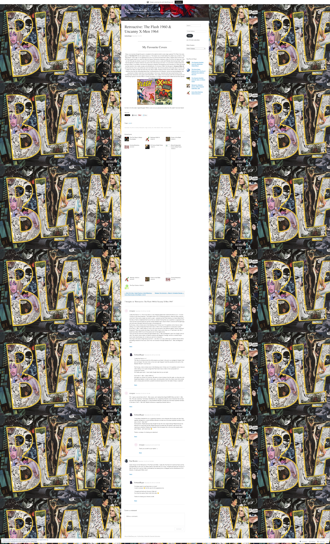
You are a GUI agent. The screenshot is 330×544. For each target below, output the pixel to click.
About (130, 19)
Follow (189, 35)
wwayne (132, 311)
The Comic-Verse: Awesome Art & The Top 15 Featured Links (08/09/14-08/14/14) (198, 71)
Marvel (158, 127)
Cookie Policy (34, 541)
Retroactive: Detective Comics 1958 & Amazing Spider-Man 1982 (198, 86)
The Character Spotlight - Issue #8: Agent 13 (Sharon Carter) (198, 79)
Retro (162, 127)
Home (126, 19)
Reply (130, 346)
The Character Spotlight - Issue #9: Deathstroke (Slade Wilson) (198, 64)
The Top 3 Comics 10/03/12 (137, 285)
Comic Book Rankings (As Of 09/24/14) (144, 19)
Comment (179, 529)
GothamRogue (128, 36)
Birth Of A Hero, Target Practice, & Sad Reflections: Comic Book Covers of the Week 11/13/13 (138, 294)
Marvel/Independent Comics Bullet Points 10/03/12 (176, 146)
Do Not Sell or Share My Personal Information (148, 536)
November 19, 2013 (137, 36)
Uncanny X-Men (167, 127)
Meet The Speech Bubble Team (163, 19)
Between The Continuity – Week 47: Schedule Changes (169, 293)
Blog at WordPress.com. (131, 536)
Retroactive (142, 127)
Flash (155, 127)
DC (152, 127)
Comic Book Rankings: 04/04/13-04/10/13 (197, 92)
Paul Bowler (133, 461)
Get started (179, 2)
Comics (137, 127)
